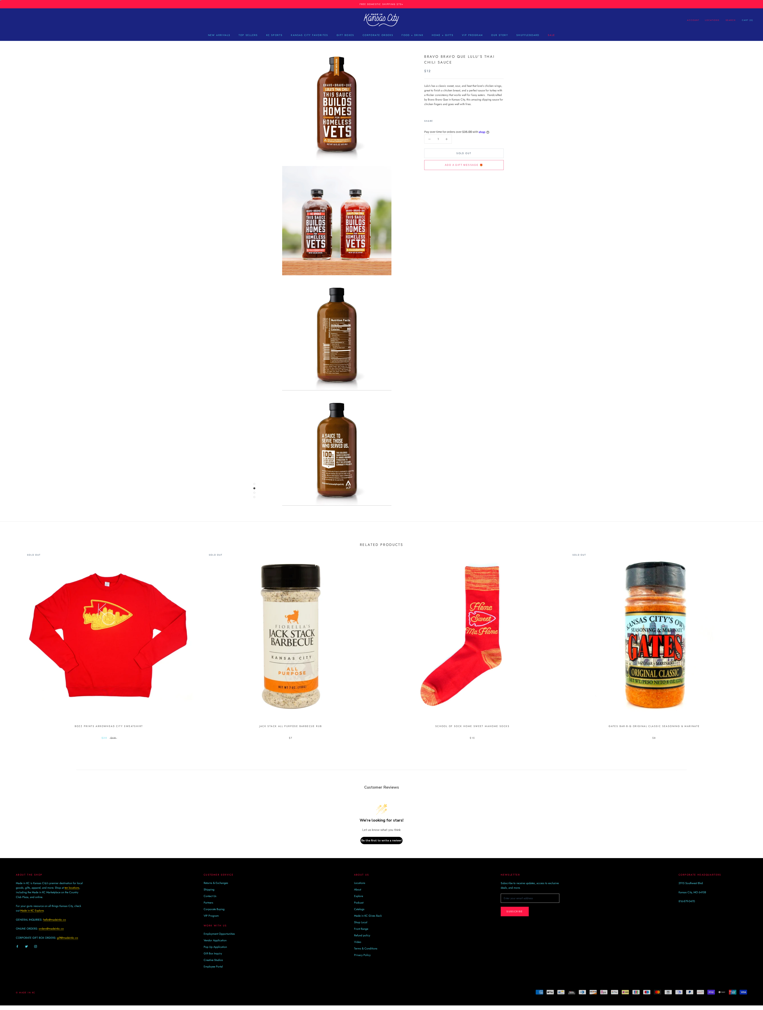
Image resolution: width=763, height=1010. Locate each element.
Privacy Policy (362, 955)
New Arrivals (219, 35)
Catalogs (359, 909)
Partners (208, 903)
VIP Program (472, 35)
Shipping (209, 889)
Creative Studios (213, 960)
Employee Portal (213, 966)
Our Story (499, 35)
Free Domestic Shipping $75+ (381, 4)
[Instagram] (35, 946)
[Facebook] (437, 120)
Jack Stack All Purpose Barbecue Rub (290, 726)
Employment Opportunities (219, 934)
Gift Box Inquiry (213, 953)
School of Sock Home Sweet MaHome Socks (472, 726)
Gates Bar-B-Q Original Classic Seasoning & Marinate (654, 726)
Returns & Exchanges (216, 883)
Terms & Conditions (365, 948)
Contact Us (210, 896)
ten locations (72, 888)
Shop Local (360, 922)
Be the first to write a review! (381, 840)
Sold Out (463, 153)
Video (357, 942)
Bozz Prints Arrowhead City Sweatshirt (109, 726)
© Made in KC (25, 992)
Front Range (361, 929)
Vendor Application (215, 940)
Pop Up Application (215, 947)
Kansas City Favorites (309, 35)
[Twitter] (442, 120)
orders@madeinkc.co (51, 929)
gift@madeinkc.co (67, 938)
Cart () (747, 20)
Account (693, 20)
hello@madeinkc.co (54, 920)
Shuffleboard (527, 35)
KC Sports (274, 35)
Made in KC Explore (32, 910)
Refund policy (362, 935)
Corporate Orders (378, 35)
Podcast (358, 903)
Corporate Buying (214, 909)
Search (731, 20)
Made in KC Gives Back (368, 916)
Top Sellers (248, 35)
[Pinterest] (447, 120)
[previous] (12, 640)
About (357, 889)
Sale (551, 35)
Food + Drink (412, 35)
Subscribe (514, 911)
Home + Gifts (443, 35)
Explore (358, 896)
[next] (750, 640)
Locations (712, 20)
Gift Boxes (345, 35)
